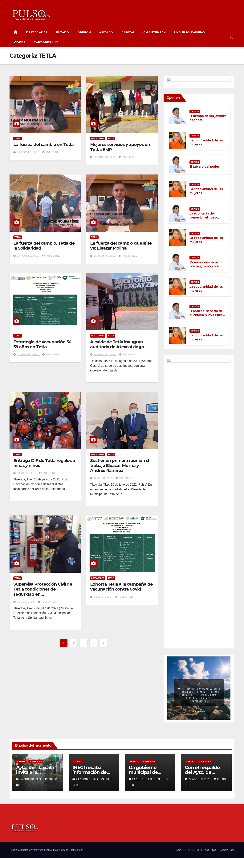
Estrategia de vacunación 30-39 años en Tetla (43, 344)
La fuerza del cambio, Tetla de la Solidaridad (44, 246)
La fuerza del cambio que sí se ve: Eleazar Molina (121, 246)
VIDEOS (19, 42)
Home (178, 849)
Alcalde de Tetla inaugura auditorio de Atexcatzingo (117, 344)
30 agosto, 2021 (28, 152)
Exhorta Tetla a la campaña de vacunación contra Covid (121, 587)
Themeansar (76, 849)
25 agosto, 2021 (105, 256)
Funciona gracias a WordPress (27, 849)
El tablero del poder (204, 166)
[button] (231, 37)
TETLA (17, 138)
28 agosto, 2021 (105, 157)
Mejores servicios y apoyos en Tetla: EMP (120, 147)
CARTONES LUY (46, 42)
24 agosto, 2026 (31, 779)
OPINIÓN (84, 32)
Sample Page (227, 849)
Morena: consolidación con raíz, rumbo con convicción (206, 266)
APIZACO (106, 32)
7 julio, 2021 (26, 601)
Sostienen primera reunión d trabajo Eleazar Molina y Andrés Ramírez (119, 465)
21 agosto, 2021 (28, 354)
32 (93, 643)
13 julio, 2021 (27, 473)
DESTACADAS (37, 32)
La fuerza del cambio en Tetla (43, 144)
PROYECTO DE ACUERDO (200, 849)
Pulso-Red (53, 152)
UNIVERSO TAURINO (189, 32)
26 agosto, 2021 (28, 256)
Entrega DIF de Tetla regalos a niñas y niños (44, 463)
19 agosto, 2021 (105, 354)
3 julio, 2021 (103, 596)
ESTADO (62, 32)
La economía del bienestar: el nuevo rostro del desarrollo (204, 217)
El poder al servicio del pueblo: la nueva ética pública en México (206, 315)
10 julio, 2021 (103, 478)
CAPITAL (128, 32)
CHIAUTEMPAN (154, 32)
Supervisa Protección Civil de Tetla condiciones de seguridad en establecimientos (42, 592)
